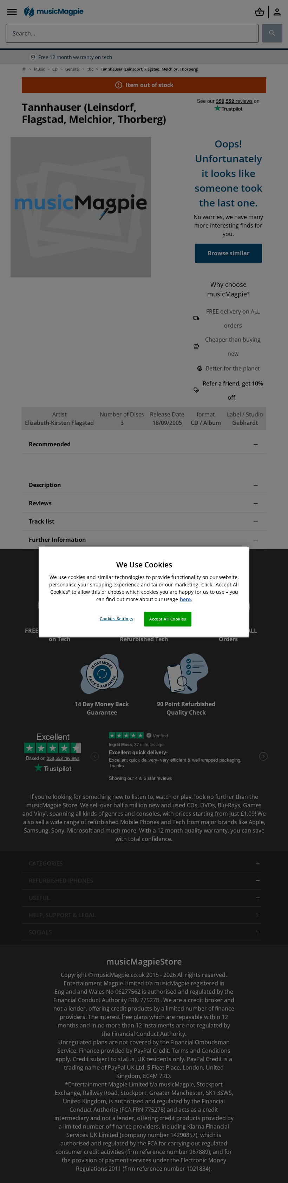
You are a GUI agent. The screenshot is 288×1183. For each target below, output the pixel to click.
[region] (144, 591)
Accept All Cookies (167, 619)
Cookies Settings (116, 618)
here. (186, 599)
